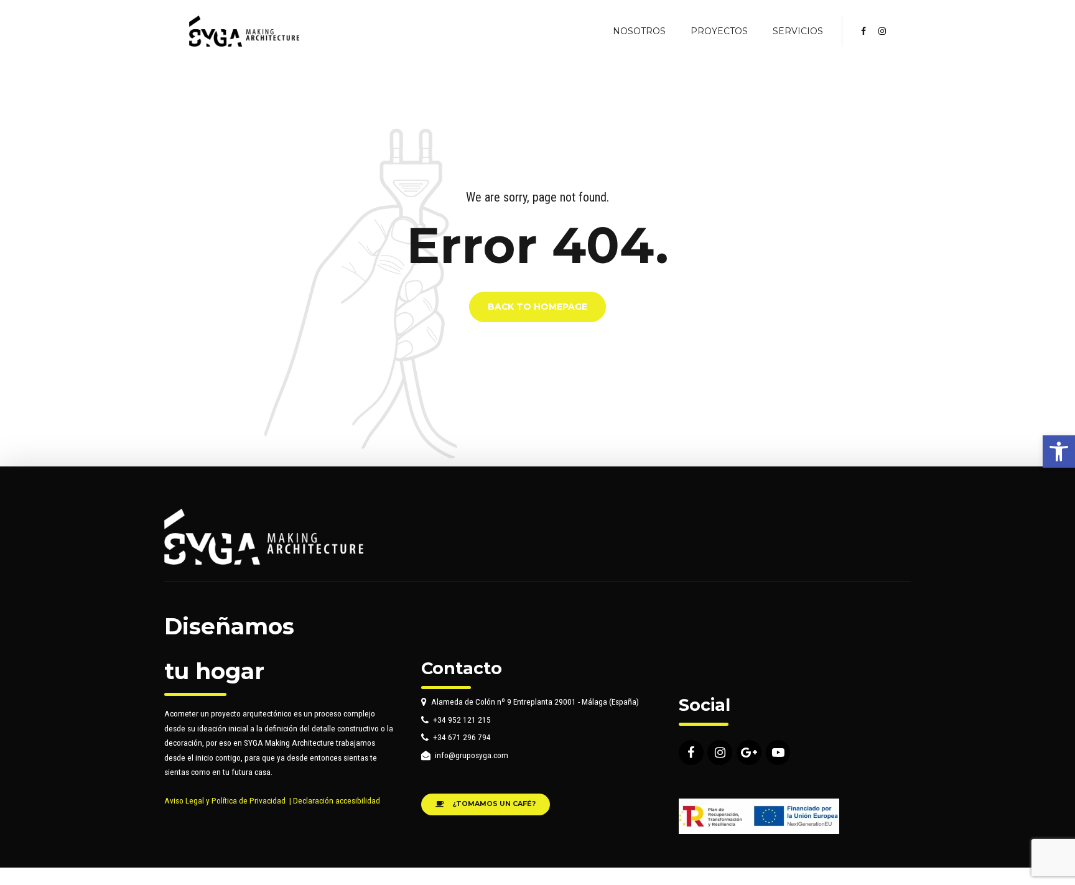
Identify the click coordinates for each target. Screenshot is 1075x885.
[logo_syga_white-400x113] (263, 537)
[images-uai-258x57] (759, 816)
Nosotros (639, 31)
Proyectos (719, 31)
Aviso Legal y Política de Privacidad (225, 800)
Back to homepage (537, 307)
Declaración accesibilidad (336, 800)
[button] (1059, 451)
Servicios (798, 31)
